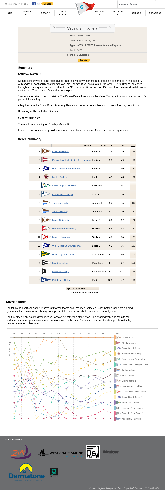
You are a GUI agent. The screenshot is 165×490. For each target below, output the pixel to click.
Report (45, 13)
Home (9, 13)
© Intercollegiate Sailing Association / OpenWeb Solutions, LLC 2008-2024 (124, 488)
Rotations (155, 13)
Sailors (136, 13)
